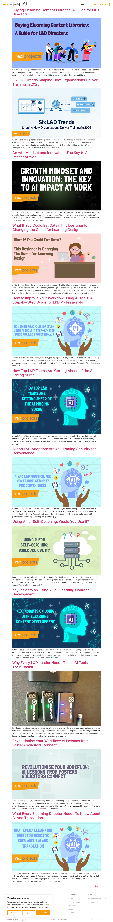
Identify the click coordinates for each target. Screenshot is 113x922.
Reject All (28, 913)
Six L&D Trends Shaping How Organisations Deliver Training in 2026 (55, 82)
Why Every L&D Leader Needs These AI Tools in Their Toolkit (52, 664)
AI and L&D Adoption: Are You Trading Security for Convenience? (54, 451)
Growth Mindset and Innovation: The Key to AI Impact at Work (50, 154)
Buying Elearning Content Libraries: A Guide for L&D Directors (55, 12)
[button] (82, 4)
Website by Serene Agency (16, 920)
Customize (14, 913)
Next (97, 886)
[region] (28, 906)
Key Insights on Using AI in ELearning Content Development (50, 592)
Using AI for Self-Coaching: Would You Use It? (50, 521)
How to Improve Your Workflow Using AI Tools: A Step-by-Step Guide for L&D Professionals (52, 300)
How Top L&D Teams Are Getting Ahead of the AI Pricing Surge (52, 373)
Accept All (43, 913)
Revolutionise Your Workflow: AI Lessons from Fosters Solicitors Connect (50, 743)
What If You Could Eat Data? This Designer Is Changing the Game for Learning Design (49, 227)
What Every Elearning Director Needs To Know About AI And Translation (56, 815)
